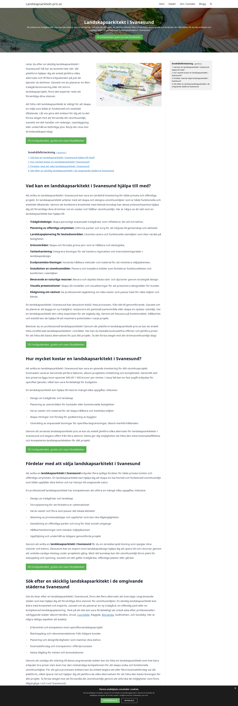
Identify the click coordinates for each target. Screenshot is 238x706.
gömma (61, 152)
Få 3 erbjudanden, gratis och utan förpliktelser (119, 37)
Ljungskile (83, 614)
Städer (172, 4)
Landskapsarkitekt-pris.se (44, 4)
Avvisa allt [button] (129, 700)
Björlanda (108, 614)
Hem (161, 4)
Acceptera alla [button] (110, 700)
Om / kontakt (187, 4)
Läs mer (145, 695)
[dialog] (119, 696)
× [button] (235, 688)
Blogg (202, 4)
